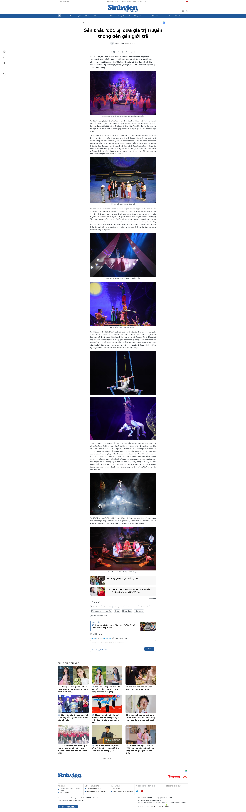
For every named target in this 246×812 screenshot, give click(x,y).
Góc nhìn (97, 16)
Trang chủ (59, 15)
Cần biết (177, 16)
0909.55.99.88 (92, 788)
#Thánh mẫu (96, 607)
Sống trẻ (78, 16)
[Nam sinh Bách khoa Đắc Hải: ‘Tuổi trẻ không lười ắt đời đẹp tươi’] (148, 626)
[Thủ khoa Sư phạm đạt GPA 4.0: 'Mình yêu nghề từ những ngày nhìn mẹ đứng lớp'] (107, 675)
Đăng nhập (94, 638)
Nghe (4, 52)
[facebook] (183, 1)
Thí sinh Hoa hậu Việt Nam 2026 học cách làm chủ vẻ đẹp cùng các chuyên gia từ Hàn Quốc (139, 749)
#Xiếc (117, 611)
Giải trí (112, 16)
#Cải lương (138, 611)
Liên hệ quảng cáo (92, 786)
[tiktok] (148, 791)
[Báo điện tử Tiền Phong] (174, 777)
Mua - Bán (168, 16)
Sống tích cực (156, 16)
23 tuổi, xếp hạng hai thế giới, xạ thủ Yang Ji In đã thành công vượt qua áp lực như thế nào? (140, 717)
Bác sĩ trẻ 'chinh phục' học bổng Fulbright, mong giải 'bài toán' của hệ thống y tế (106, 748)
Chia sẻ (4, 58)
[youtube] (187, 1)
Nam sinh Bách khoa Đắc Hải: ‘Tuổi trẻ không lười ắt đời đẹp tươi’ (114, 626)
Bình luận (4, 68)
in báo (127, 52)
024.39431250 (64, 793)
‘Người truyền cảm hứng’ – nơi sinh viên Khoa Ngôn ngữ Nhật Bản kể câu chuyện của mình (106, 719)
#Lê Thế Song (132, 607)
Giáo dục (87, 16)
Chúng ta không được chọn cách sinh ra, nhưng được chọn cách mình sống (73, 689)
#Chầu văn (145, 607)
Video (146, 16)
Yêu (105, 16)
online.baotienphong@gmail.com (123, 791)
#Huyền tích (119, 607)
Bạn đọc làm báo (69, 807)
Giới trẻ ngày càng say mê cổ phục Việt (122, 578)
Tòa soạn (61, 786)
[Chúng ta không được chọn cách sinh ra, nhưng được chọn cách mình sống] (73, 675)
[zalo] (153, 791)
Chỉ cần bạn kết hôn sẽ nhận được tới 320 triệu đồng (138, 688)
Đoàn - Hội (68, 16)
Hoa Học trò (142, 1)
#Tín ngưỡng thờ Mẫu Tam (101, 611)
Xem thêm (186, 15)
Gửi (149, 649)
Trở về (4, 74)
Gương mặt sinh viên (124, 16)
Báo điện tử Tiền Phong (123, 8)
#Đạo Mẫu (108, 607)
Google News (163, 22)
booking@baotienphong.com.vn (96, 791)
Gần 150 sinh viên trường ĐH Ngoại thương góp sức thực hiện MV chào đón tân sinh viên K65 (73, 749)
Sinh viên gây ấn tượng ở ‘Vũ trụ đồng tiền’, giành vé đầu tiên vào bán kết (73, 717)
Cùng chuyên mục (68, 663)
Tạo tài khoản (106, 638)
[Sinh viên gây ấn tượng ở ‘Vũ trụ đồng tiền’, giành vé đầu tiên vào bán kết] (73, 704)
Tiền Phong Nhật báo (128, 1)
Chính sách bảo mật (173, 786)
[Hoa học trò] (185, 777)
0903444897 (117, 788)
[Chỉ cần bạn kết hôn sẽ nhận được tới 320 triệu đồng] (140, 675)
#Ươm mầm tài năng (99, 615)
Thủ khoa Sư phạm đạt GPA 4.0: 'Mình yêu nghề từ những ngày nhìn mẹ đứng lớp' (106, 689)
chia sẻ (114, 52)
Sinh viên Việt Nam (69, 776)
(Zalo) (99, 788)
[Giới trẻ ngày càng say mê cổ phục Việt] (97, 580)
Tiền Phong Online (112, 1)
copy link (123, 52)
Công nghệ (137, 16)
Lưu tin (4, 63)
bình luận (132, 52)
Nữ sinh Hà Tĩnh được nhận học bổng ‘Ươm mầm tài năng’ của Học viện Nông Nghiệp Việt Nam (129, 590)
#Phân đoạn (127, 611)
